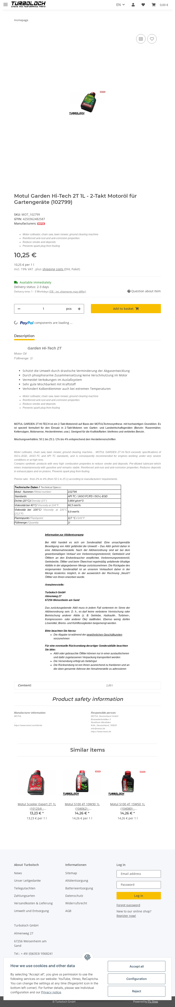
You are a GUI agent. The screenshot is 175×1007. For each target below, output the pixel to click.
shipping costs (53, 269)
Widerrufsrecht (76, 903)
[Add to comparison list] (141, 39)
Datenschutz (74, 896)
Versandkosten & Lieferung (33, 903)
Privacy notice (51, 992)
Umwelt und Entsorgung (31, 911)
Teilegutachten (24, 888)
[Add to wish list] (152, 39)
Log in (138, 896)
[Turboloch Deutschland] (28, 5)
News (18, 873)
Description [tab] (24, 336)
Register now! (126, 916)
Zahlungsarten (24, 896)
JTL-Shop (153, 1001)
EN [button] (118, 4)
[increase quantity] (79, 308)
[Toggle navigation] (5, 2)
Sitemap (71, 873)
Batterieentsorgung (79, 888)
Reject (136, 991)
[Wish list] (143, 4)
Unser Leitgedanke (27, 880)
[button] (133, 4)
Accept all (137, 966)
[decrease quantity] (19, 308)
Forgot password (128, 905)
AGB (68, 911)
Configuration (136, 979)
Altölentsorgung (76, 880)
